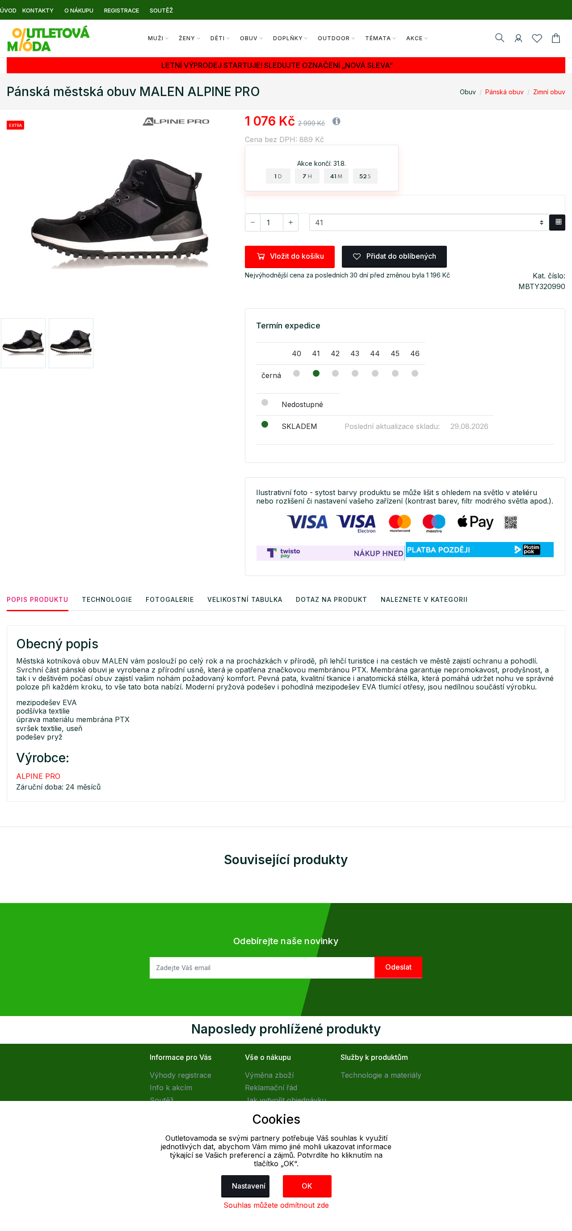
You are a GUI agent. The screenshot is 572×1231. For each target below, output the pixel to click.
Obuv (249, 38)
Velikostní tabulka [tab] (244, 599)
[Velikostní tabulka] (557, 222)
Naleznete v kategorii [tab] (424, 599)
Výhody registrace (180, 1075)
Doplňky (288, 38)
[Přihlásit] (518, 39)
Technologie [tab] (107, 599)
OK (307, 1185)
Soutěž (162, 1100)
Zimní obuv (549, 92)
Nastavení (248, 1185)
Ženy (187, 38)
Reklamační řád (271, 1087)
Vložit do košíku (297, 256)
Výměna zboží (269, 1075)
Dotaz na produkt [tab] (331, 599)
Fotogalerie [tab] (170, 599)
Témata (378, 38)
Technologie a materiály (381, 1075)
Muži (156, 38)
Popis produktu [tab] (37, 599)
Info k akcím (171, 1087)
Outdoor (334, 38)
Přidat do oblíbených (400, 256)
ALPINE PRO (38, 776)
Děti (217, 38)
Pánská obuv (504, 92)
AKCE (414, 38)
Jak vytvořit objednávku (285, 1100)
